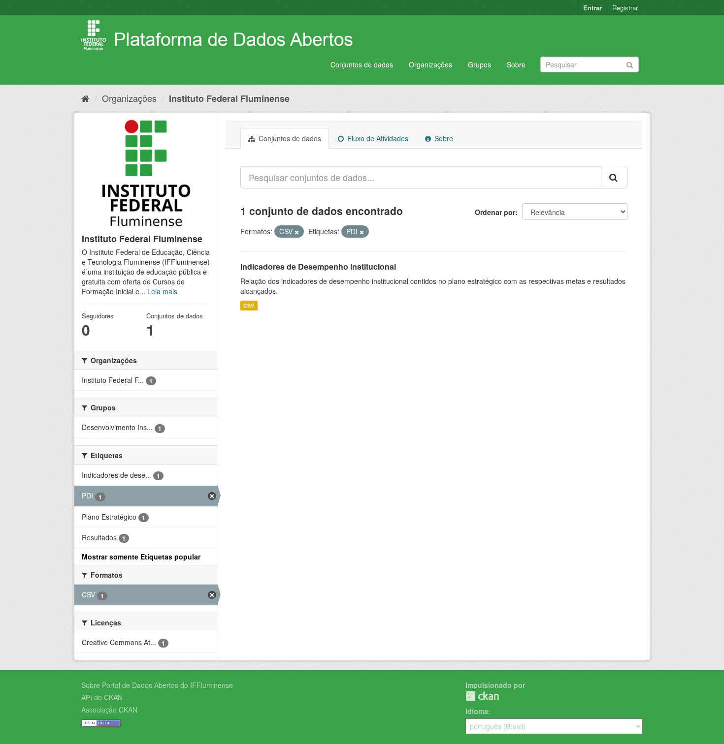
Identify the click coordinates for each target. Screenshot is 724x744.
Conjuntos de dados (361, 64)
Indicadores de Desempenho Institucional (318, 266)
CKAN (482, 696)
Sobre (516, 64)
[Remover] (297, 232)
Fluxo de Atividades (376, 138)
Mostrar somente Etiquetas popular (141, 556)
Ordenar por (495, 212)
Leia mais (162, 291)
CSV (248, 305)
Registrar (625, 7)
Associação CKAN (109, 709)
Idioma (476, 711)
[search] (614, 177)
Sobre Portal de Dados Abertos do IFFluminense (157, 685)
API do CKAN (102, 697)
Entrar (592, 7)
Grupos (479, 64)
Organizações (430, 64)
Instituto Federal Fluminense (229, 98)
